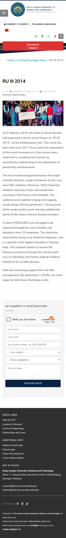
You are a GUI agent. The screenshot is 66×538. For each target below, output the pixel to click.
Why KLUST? (9, 420)
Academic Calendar (12, 424)
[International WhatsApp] (36, 36)
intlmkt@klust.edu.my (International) (21, 489)
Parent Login (9, 449)
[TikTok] (55, 36)
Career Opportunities (13, 457)
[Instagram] (49, 36)
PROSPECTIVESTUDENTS (33, 46)
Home (11, 60)
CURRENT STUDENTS (17, 24)
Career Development (13, 453)
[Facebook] (42, 36)
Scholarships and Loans (14, 432)
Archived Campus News (32, 60)
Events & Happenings (13, 428)
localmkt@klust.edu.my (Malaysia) (20, 486)
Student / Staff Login (13, 445)
